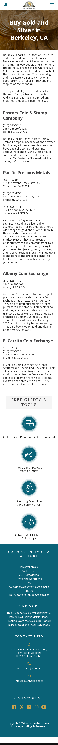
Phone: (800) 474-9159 (29, 668)
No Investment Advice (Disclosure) (29, 594)
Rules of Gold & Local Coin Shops (29, 536)
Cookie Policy (29, 571)
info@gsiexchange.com (29, 681)
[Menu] (52, 4)
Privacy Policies (29, 567)
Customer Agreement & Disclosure (29, 587)
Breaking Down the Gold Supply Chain (29, 621)
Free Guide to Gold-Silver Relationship (29, 613)
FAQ (29, 583)
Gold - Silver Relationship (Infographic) (29, 437)
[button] (14, 707)
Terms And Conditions (29, 579)
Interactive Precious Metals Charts (29, 469)
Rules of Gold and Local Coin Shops (29, 625)
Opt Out (29, 591)
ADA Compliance (29, 575)
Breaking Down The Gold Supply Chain (29, 503)
